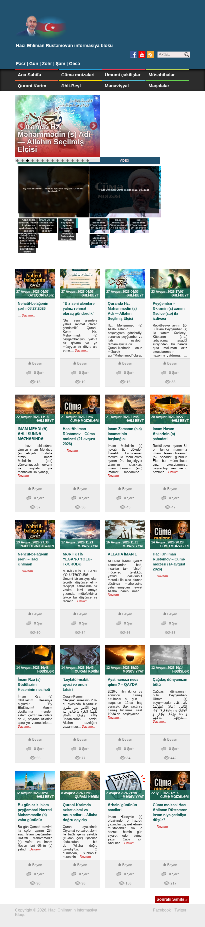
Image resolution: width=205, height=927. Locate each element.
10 (62, 160)
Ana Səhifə (29, 74)
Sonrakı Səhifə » (172, 899)
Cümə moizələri (77, 74)
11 (67, 160)
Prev (22, 126)
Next (94, 126)
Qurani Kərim (32, 85)
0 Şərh (39, 373)
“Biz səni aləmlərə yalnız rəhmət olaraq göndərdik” (78, 308)
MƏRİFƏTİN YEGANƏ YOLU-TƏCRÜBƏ (77, 559)
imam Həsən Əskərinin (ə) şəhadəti (164, 434)
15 (87, 160)
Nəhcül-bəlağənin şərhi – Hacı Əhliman (33, 559)
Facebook (162, 910)
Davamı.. (28, 315)
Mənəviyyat (117, 85)
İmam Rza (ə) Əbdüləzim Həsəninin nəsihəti (34, 684)
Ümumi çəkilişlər (122, 74)
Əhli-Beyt (71, 85)
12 (72, 160)
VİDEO (124, 160)
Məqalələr (158, 85)
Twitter (180, 910)
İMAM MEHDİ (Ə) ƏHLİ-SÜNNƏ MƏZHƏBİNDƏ (33, 434)
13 (77, 160)
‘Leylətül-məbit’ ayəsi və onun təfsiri (76, 684)
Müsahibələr (161, 74)
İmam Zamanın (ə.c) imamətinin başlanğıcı (125, 434)
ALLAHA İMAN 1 (122, 554)
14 (82, 160)
